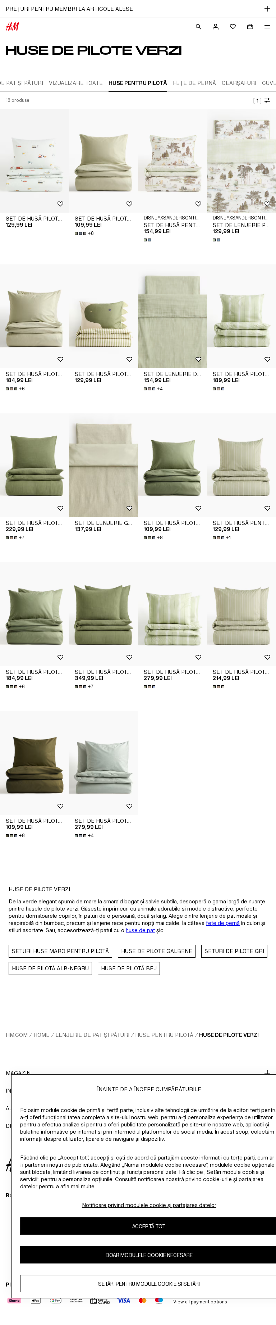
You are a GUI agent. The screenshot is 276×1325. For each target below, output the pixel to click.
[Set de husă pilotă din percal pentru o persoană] (241, 316)
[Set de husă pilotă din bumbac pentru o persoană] (103, 161)
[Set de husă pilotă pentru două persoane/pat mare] (34, 316)
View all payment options (200, 1301)
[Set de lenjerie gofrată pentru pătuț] (103, 465)
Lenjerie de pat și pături (92, 1035)
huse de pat (140, 930)
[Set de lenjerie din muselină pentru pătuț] (172, 316)
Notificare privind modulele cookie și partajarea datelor (149, 1205)
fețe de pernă (223, 923)
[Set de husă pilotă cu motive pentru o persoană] (34, 161)
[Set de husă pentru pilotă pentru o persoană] (241, 465)
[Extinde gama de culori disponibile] (148, 240)
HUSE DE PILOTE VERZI (229, 1035)
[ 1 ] (257, 100)
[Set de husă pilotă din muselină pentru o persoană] (34, 465)
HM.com (17, 1035)
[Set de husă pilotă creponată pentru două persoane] (103, 763)
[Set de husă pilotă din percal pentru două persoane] (172, 614)
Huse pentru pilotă (164, 1035)
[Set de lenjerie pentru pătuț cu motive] (241, 161)
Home (41, 1035)
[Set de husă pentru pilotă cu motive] (172, 161)
